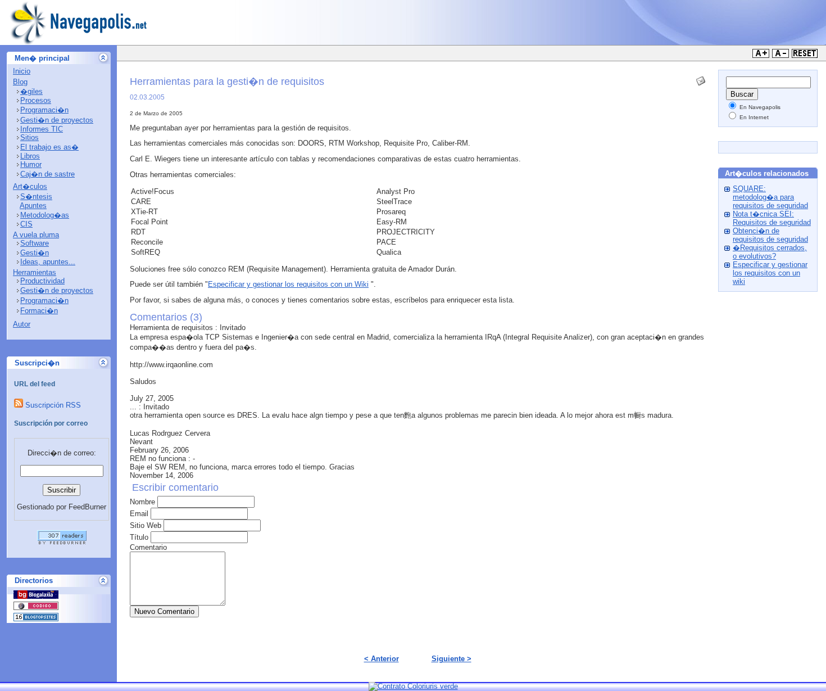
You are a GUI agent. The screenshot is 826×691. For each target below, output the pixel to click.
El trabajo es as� (49, 147)
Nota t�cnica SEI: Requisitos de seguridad (772, 218)
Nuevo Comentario (164, 611)
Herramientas (34, 272)
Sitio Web (145, 525)
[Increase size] (760, 55)
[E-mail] (700, 78)
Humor (31, 164)
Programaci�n (44, 110)
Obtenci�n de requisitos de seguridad (770, 235)
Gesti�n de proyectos (56, 120)
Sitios (29, 137)
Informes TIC (41, 129)
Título (139, 537)
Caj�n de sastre (47, 174)
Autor (21, 324)
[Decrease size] (780, 55)
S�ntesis (36, 196)
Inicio (21, 71)
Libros (30, 156)
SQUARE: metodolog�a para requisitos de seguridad (770, 197)
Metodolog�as (44, 215)
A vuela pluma (36, 235)
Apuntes (33, 205)
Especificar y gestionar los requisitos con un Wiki (288, 284)
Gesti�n (34, 253)
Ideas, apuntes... (47, 262)
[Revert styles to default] (805, 55)
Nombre (142, 502)
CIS (26, 224)
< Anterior (381, 658)
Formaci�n (39, 310)
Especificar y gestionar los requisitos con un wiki (770, 273)
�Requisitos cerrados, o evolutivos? (770, 251)
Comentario (148, 547)
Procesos (35, 100)
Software (34, 243)
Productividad (42, 281)
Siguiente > (451, 658)
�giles (31, 91)
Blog (20, 82)
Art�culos (30, 186)
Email (139, 513)
